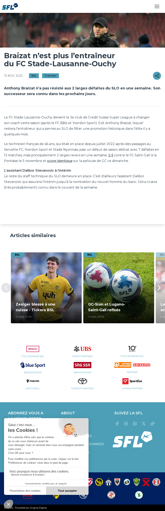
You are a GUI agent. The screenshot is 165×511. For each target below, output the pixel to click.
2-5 (110, 155)
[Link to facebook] (117, 423)
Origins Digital (38, 507)
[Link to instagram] (126, 423)
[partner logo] (33, 354)
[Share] (157, 76)
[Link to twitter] (143, 423)
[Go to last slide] (6, 288)
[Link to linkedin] (134, 423)
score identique (59, 161)
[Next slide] (159, 288)
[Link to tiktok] (152, 423)
